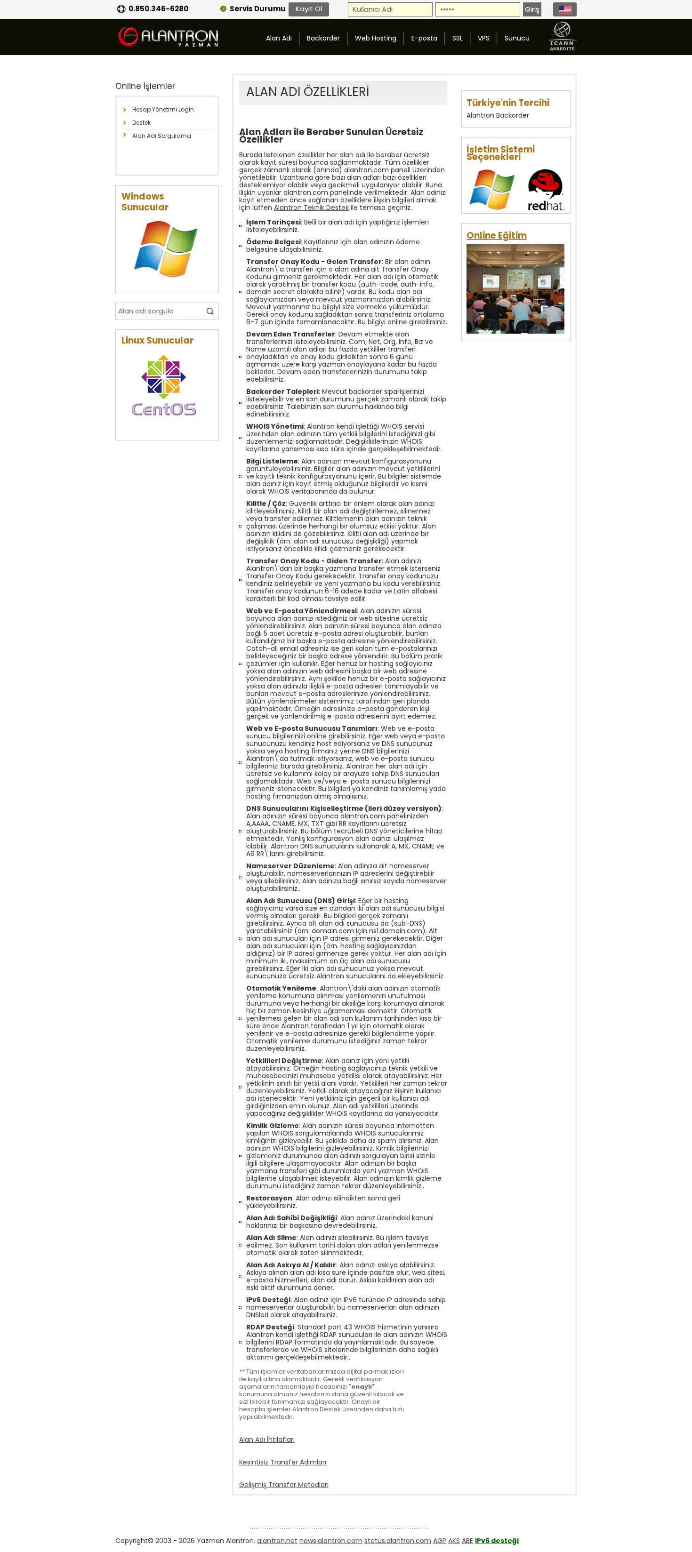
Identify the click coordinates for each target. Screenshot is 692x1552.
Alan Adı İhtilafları (267, 1439)
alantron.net (277, 1540)
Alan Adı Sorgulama (161, 136)
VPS (484, 38)
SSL (457, 38)
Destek (141, 123)
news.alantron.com (330, 1540)
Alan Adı (279, 38)
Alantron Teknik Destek (311, 207)
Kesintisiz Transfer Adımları (282, 1462)
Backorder (323, 38)
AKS (454, 1540)
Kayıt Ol (309, 9)
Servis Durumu (258, 9)
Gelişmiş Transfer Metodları (284, 1484)
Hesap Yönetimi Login (163, 109)
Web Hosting (375, 38)
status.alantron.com (397, 1540)
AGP (439, 1540)
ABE (467, 1540)
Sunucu (517, 38)
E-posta (424, 38)
